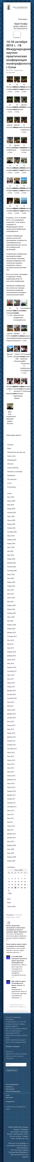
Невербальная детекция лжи (16, 452)
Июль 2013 (10, 768)
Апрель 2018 (11, 659)
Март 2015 (10, 729)
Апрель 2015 (11, 725)
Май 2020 (10, 621)
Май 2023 (10, 551)
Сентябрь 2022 (12, 570)
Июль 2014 (10, 756)
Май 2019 (10, 644)
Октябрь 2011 (11, 803)
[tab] (10, 915)
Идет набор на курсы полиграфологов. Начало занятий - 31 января (19, 984)
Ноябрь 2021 (11, 586)
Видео (9, 448)
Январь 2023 (11, 559)
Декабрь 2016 (11, 690)
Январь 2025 (11, 524)
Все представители (20, 28)
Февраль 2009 (11, 857)
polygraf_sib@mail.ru (20, 26)
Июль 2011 (10, 814)
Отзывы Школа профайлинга (17, 1007)
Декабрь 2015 (11, 714)
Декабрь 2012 (11, 779)
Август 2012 (11, 783)
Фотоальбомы (10, 72)
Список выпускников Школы (13, 1091)
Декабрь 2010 (11, 834)
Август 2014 (11, 752)
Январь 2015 (11, 733)
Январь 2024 (11, 543)
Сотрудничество (10, 1101)
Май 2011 (10, 822)
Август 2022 (11, 574)
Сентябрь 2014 (12, 748)
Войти (9, 902)
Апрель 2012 (11, 787)
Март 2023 (10, 555)
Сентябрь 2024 (12, 532)
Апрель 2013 (11, 775)
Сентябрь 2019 (12, 636)
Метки (18, 917)
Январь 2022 (11, 582)
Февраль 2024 (11, 539)
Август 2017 (11, 675)
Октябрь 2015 (11, 717)
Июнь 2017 (10, 679)
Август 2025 (11, 516)
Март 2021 (10, 601)
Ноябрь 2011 (11, 799)
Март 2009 (10, 853)
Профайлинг (11, 475)
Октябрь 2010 (11, 837)
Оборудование (11, 460)
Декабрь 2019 (11, 632)
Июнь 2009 (10, 849)
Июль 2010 (10, 841)
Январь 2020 (11, 628)
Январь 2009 (11, 861)
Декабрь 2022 (11, 563)
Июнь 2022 (10, 578)
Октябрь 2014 (11, 745)
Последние (18, 915)
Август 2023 (11, 547)
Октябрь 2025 (11, 512)
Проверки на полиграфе (14, 471)
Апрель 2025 (11, 520)
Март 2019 (10, 648)
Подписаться (12, 1070)
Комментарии (10, 917)
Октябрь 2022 (11, 567)
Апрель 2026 (11, 501)
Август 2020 (11, 617)
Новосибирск (22, 19)
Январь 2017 (11, 686)
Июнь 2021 (10, 594)
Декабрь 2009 (11, 845)
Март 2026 (10, 505)
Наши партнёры (10, 1089)
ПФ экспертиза (11, 479)
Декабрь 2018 (11, 656)
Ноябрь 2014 (11, 741)
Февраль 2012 (11, 791)
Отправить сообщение (13, 1046)
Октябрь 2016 (11, 694)
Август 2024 (11, 536)
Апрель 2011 (11, 826)
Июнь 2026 (10, 497)
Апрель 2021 (11, 597)
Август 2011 (11, 810)
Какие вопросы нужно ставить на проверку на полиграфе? (16, 945)
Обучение (10, 464)
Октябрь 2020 (11, 613)
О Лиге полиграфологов (12, 1084)
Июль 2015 (10, 721)
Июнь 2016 (10, 702)
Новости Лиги (18, 70)
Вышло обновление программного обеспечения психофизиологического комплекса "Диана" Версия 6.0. (16, 929)
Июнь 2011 (10, 818)
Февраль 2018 (11, 667)
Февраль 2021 (11, 605)
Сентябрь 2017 (12, 671)
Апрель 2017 (11, 683)
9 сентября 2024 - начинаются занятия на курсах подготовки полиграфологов (19, 959)
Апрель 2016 (11, 710)
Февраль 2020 (11, 625)
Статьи (9, 483)
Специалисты (9, 1086)
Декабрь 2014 (11, 737)
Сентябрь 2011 (12, 806)
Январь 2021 (11, 609)
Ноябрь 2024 (11, 528)
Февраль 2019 (11, 652)
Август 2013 (11, 764)
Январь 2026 (11, 508)
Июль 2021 (10, 590)
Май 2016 (10, 706)
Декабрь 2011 (11, 795)
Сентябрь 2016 (12, 698)
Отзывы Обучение (13, 467)
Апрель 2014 (11, 760)
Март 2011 (10, 830)
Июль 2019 (10, 640)
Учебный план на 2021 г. (17, 1004)
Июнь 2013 (10, 772)
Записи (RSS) (11, 906)
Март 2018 (10, 663)
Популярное (10, 915)
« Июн (9, 893)
